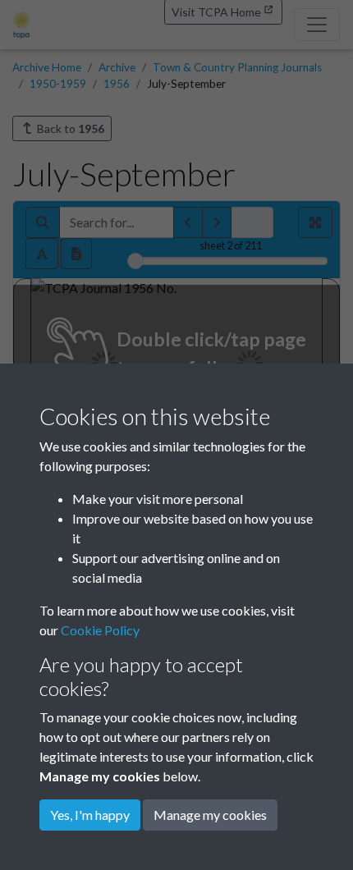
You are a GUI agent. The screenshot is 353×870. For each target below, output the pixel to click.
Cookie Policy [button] (100, 630)
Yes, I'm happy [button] (90, 814)
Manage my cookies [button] (210, 814)
